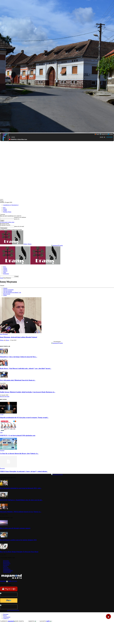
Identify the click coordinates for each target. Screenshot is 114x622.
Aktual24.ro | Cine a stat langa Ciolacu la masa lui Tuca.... (18, 357)
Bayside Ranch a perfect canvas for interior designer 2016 (18, 540)
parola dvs (16, 219)
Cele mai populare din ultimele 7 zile (12, 292)
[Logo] (15, 264)
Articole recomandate (8, 289)
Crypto (1, 414)
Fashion (5, 268)
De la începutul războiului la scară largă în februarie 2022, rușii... (20, 488)
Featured (2, 450)
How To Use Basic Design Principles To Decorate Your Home (19, 552)
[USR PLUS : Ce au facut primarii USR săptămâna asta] (8, 431)
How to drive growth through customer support (15, 528)
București (2, 468)
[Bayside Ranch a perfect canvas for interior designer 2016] (4, 537)
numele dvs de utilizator (20, 217)
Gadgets (5, 269)
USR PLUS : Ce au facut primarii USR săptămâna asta (17, 435)
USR (1, 432)
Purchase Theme (7, 211)
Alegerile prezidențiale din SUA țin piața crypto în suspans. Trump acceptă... (24, 417)
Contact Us (6, 618)
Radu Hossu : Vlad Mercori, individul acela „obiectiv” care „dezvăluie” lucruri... (25, 368)
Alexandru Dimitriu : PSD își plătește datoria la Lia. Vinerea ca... (20, 512)
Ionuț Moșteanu (4, 334)
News (4, 266)
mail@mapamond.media (13, 610)
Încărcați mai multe (4, 396)
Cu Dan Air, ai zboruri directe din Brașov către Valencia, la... (19, 453)
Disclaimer (5, 614)
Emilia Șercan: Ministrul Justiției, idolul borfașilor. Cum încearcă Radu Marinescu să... (27, 392)
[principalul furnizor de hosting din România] (26, 621)
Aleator (5, 295)
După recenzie (6, 294)
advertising (8, 581)
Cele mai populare (7, 291)
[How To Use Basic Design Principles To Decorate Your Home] (4, 548)
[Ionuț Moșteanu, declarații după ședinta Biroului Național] (20, 332)
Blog (4, 207)
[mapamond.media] (8, 602)
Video (4, 272)
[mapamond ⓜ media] (57, 245)
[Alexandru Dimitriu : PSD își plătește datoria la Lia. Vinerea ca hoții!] (4, 508)
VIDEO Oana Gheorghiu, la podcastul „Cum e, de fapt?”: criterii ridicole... (24, 471)
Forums (5, 209)
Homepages (6, 273)
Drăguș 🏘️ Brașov (4, 340)
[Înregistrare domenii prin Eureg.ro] (37, 621)
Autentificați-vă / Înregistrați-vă (10, 205)
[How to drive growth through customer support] (4, 525)
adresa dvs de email (19, 226)
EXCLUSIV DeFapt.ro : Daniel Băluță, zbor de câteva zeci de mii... (21, 500)
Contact (5, 210)
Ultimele (5, 288)
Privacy (5, 615)
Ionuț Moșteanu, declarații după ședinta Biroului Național (18, 337)
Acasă (1, 278)
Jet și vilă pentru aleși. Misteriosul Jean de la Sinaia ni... (17, 380)
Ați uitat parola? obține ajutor (7, 222)
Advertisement (6, 617)
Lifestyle (5, 271)
